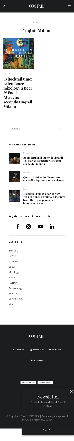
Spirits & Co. (16, 298)
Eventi (6, 73)
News (12, 277)
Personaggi (29, 153)
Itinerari (13, 261)
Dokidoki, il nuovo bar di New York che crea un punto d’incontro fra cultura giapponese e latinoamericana (44, 198)
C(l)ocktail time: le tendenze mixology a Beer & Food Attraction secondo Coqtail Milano (17, 93)
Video (12, 304)
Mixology (14, 272)
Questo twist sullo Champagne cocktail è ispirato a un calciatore (43, 179)
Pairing (13, 282)
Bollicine (13, 250)
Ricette (26, 172)
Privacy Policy (48, 430)
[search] (61, 128)
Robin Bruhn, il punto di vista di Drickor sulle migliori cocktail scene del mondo (43, 160)
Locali (26, 189)
